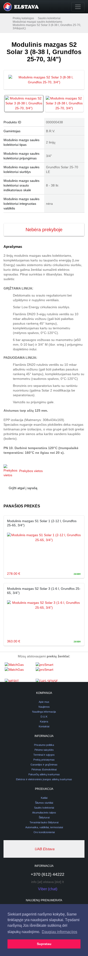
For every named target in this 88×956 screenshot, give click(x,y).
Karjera (44, 721)
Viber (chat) (47, 889)
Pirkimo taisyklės (44, 749)
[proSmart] (50, 670)
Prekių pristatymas (44, 759)
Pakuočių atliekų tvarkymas (44, 774)
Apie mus (44, 701)
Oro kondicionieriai (44, 832)
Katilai (44, 797)
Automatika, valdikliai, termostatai (44, 827)
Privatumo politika (44, 745)
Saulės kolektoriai (49, 18)
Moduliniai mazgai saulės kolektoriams (37, 21)
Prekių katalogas (23, 18)
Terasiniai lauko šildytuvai (44, 822)
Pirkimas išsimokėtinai (44, 769)
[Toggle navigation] (77, 6)
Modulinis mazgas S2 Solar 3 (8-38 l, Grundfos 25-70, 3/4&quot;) (47, 26)
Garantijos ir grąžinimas (44, 764)
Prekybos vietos (31, 471)
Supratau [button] (44, 944)
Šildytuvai (44, 817)
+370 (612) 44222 (47, 874)
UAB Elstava (44, 849)
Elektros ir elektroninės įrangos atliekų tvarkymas (44, 779)
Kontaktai (44, 726)
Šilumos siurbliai (44, 802)
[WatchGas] (19, 670)
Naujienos (44, 706)
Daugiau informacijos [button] (59, 932)
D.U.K (44, 716)
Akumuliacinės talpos (44, 812)
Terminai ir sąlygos (44, 754)
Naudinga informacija (44, 711)
